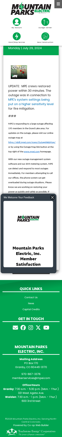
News (31, 303)
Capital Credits (31, 309)
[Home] (31, 8)
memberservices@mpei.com (31, 378)
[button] (19, 72)
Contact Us (31, 297)
